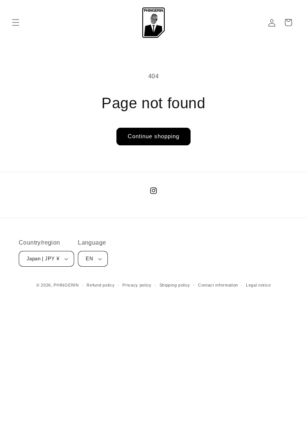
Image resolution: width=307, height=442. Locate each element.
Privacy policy (137, 285)
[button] (15, 22)
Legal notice (258, 285)
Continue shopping (153, 136)
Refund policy (100, 285)
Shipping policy (175, 285)
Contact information (218, 285)
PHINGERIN (66, 285)
